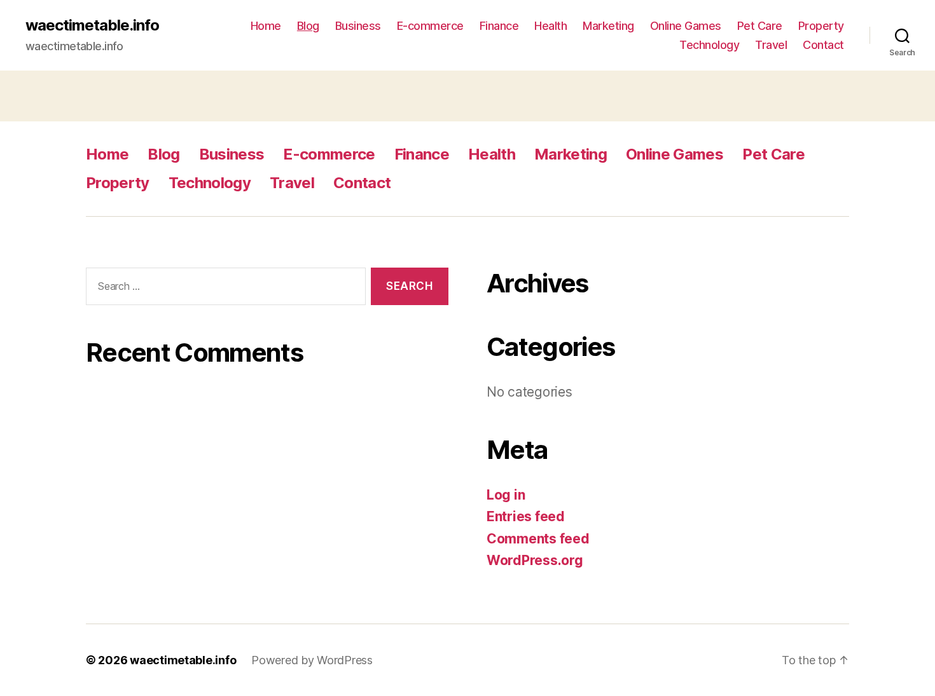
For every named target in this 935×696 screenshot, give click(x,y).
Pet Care (759, 25)
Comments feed (538, 539)
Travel (771, 44)
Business (358, 25)
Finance (499, 25)
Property (821, 25)
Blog (308, 25)
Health (550, 25)
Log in (506, 495)
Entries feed (526, 516)
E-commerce (430, 25)
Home (266, 25)
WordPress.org (535, 560)
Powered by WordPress (312, 660)
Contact (823, 44)
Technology (709, 44)
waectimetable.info (92, 25)
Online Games (685, 25)
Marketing (608, 25)
